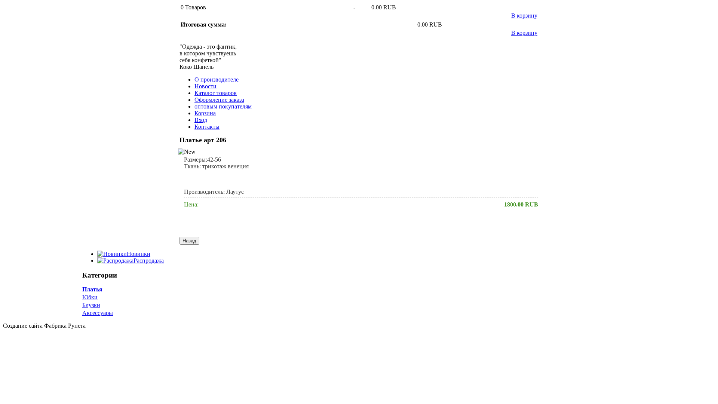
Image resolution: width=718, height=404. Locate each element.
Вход (200, 120)
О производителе (216, 79)
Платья (92, 289)
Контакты (207, 126)
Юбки (90, 297)
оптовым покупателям (223, 106)
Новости (205, 86)
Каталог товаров (215, 93)
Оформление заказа (219, 100)
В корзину (524, 15)
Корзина (205, 113)
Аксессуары (97, 313)
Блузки (91, 305)
